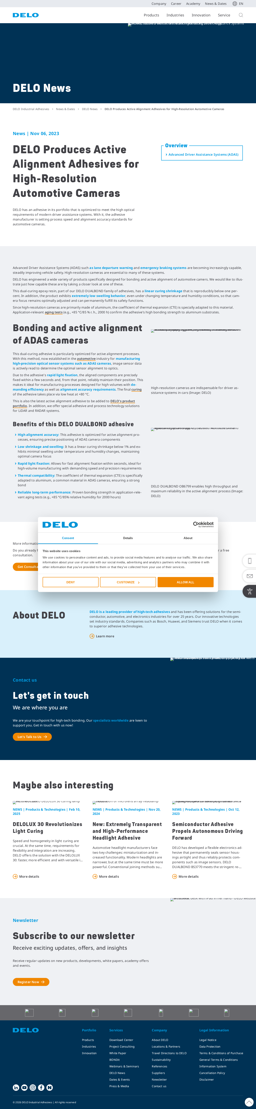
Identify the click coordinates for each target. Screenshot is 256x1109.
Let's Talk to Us (30, 737)
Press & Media (119, 1086)
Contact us (159, 1086)
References (159, 1066)
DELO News (117, 1073)
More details (29, 876)
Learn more (105, 636)
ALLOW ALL (185, 582)
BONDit (114, 1060)
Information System (212, 1066)
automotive (86, 358)
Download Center (121, 1040)
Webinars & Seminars (124, 1066)
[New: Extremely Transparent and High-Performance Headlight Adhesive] (128, 802)
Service (224, 15)
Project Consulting (122, 1046)
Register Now (28, 982)
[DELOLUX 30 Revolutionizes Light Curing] (48, 802)
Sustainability (161, 1060)
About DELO (160, 1040)
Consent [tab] (68, 537)
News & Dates (216, 3)
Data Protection (210, 1046)
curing (136, 389)
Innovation (201, 15)
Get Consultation (31, 567)
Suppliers (158, 1073)
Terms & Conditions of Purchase (221, 1053)
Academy (193, 3)
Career (176, 3)
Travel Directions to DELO (169, 1053)
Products (151, 15)
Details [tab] (128, 537)
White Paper (117, 1053)
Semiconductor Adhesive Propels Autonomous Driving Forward (207, 831)
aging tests (54, 312)
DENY (70, 582)
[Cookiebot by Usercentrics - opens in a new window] (196, 525)
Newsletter (159, 1079)
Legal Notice (207, 1040)
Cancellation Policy (212, 1073)
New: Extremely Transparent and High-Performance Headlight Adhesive (127, 831)
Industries (175, 15)
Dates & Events (119, 1079)
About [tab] (188, 537)
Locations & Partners (166, 1046)
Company (159, 3)
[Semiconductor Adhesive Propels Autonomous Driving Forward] (207, 802)
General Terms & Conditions (218, 1060)
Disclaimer (206, 1079)
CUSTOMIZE (126, 582)
